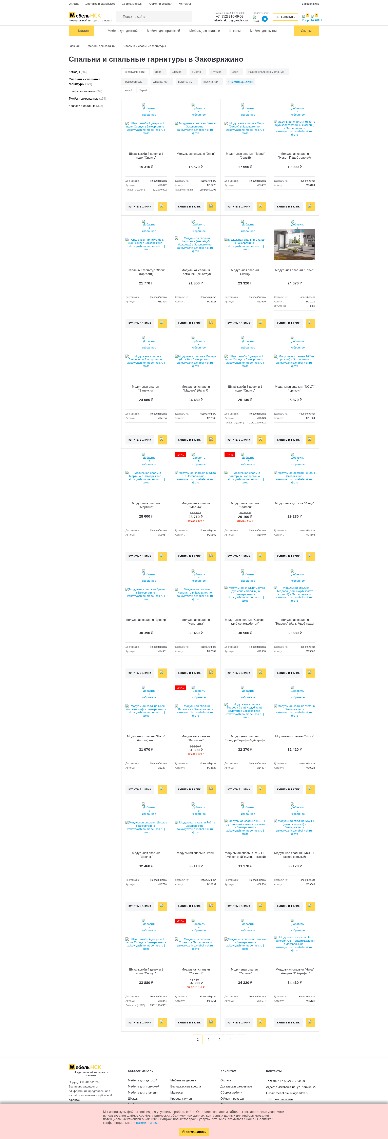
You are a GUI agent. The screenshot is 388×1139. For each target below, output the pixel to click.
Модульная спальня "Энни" (196, 153)
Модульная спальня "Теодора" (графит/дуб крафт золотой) (245, 740)
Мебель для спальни (204, 31)
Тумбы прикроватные (87, 98)
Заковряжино (310, 3)
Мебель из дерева (183, 1080)
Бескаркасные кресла (185, 1086)
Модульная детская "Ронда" (294, 503)
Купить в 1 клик (140, 206)
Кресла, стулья (181, 1098)
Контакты (185, 3)
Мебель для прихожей (163, 31)
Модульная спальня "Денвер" (146, 619)
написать (286, 1099)
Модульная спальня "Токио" (294, 270)
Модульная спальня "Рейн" (196, 853)
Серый (143, 90)
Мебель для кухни (263, 31)
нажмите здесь (147, 1122)
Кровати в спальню (86, 105)
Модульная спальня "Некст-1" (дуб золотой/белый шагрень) (294, 157)
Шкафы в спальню (85, 91)
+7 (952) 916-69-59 (230, 16)
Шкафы (235, 31)
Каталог (84, 31)
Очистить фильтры (240, 81)
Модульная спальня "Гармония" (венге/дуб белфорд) (195, 273)
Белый (127, 90)
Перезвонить (285, 17)
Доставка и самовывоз (100, 3)
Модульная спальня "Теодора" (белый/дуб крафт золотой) (294, 623)
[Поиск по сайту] (187, 16)
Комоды (78, 72)
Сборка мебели (132, 3)
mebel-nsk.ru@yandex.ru (230, 20)
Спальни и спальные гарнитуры (84, 81)
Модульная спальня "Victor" (294, 736)
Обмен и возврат (160, 3)
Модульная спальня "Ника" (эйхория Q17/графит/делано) (295, 973)
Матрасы (176, 1092)
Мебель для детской (123, 31)
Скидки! (306, 31)
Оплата (74, 3)
